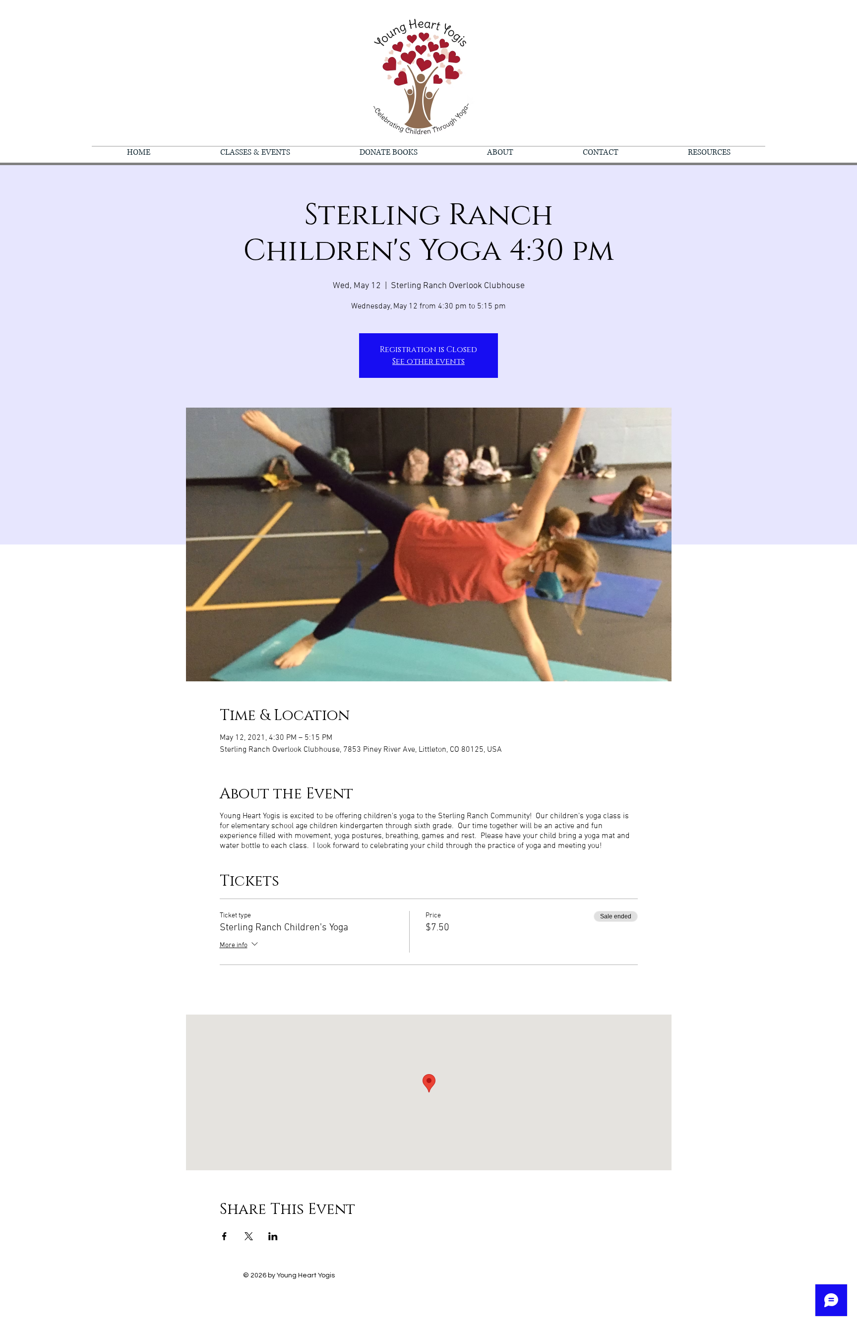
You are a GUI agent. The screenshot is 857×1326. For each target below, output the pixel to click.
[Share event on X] (248, 1236)
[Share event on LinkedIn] (273, 1236)
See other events (428, 361)
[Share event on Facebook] (224, 1236)
